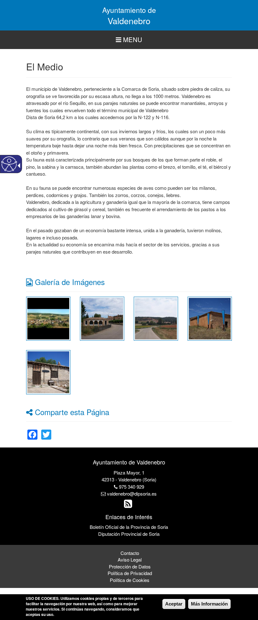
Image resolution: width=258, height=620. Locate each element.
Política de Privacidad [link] (130, 573)
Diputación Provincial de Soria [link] (129, 533)
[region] (129, 39)
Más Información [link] (209, 603)
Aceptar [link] (173, 603)
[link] (48, 318)
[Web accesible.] (9, 164)
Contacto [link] (130, 553)
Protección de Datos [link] (130, 566)
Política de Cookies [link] (129, 580)
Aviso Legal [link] (130, 559)
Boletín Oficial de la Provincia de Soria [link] (129, 527)
